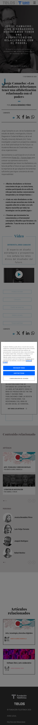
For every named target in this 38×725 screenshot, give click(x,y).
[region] (19, 362)
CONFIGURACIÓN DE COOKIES (19, 378)
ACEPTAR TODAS (19, 373)
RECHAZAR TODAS (19, 368)
